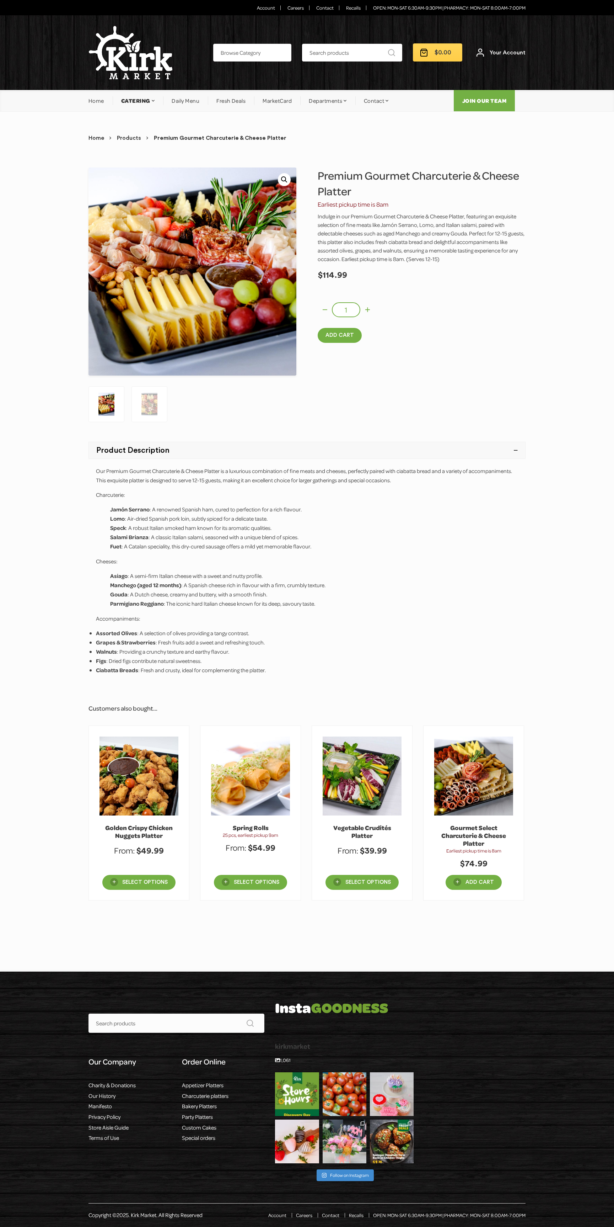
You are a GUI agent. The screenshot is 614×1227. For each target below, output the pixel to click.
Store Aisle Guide (108, 1127)
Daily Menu (185, 101)
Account (266, 7)
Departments (325, 101)
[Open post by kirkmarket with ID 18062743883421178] (392, 1141)
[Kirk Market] (130, 52)
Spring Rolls (251, 827)
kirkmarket (296, 1077)
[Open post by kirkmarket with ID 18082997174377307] (344, 1094)
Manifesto (100, 1106)
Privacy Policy (104, 1117)
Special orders (198, 1138)
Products (129, 138)
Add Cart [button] (479, 882)
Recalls (353, 7)
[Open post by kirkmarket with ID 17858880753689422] (344, 1141)
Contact (325, 7)
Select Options (145, 882)
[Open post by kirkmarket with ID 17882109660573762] (297, 1094)
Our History (101, 1096)
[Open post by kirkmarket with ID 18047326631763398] (392, 1094)
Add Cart (339, 335)
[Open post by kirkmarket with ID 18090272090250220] (297, 1141)
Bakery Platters (199, 1106)
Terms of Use (103, 1138)
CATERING (135, 101)
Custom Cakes (199, 1127)
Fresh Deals (231, 101)
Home (96, 101)
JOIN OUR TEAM (484, 101)
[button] (284, 179)
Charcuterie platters (205, 1096)
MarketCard (277, 101)
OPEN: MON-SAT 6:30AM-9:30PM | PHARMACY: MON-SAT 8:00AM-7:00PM (449, 7)
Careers (295, 7)
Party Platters (197, 1117)
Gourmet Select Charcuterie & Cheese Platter (473, 835)
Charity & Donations (112, 1085)
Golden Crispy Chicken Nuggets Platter (139, 831)
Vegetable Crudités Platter (362, 831)
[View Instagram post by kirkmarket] (314, 1112)
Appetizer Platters (202, 1085)
